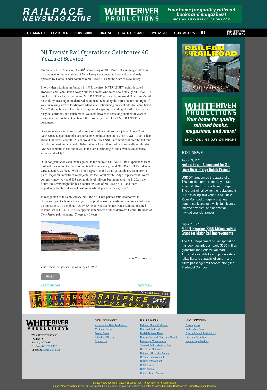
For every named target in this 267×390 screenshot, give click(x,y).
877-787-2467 (49, 346)
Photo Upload (131, 33)
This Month (35, 33)
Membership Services (197, 341)
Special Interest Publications (200, 333)
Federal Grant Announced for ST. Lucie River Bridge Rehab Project (206, 167)
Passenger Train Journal (153, 341)
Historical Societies (195, 337)
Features (59, 33)
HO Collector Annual (151, 361)
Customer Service (104, 329)
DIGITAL (106, 33)
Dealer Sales (102, 333)
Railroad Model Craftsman (154, 325)
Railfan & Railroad (150, 329)
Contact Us (184, 33)
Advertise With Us (104, 337)
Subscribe (83, 33)
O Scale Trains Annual (152, 357)
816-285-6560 (53, 350)
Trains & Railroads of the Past (156, 345)
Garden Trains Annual (151, 373)
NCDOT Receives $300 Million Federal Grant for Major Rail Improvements (209, 230)
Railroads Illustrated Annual (154, 353)
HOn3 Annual (147, 369)
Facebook (204, 34)
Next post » (145, 285)
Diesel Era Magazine (151, 349)
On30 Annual (147, 365)
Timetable (159, 33)
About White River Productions (111, 325)
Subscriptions (192, 325)
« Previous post (50, 285)
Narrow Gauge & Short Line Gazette (159, 337)
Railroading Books (195, 329)
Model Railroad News (151, 333)
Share (50, 276)
